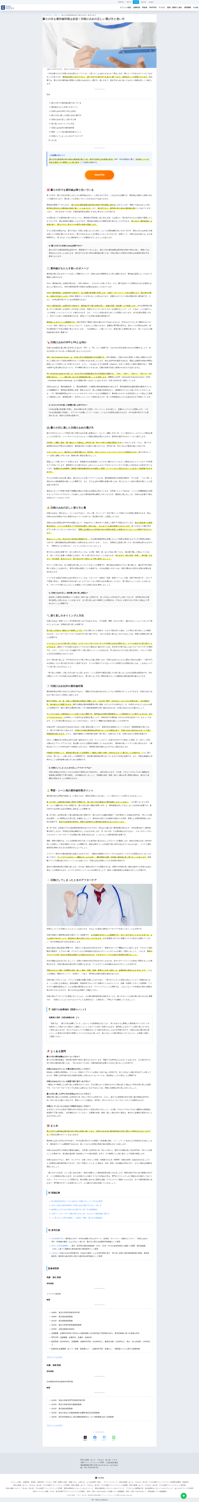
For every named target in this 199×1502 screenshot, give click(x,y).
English (151, 2)
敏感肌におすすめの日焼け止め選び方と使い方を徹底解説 (74, 1210)
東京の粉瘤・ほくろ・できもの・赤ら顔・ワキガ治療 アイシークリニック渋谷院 (41, 1485)
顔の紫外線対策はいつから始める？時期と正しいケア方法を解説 (76, 1201)
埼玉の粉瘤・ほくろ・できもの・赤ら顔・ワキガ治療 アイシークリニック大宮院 (34, 1488)
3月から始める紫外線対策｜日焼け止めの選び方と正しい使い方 (76, 1205)
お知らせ (82, 1482)
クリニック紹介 (125, 7)
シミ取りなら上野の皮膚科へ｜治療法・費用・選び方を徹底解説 (76, 1218)
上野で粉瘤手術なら (48, 15)
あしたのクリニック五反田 (184, 1488)
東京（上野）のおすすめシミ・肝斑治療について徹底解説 (146, 1491)
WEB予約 (153, 7)
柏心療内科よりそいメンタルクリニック (159, 1488)
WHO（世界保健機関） (60, 1246)
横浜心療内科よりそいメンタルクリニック (110, 1488)
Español (143, 2)
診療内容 (136, 7)
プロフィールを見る (54, 1357)
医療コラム (57, 15)
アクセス (162, 7)
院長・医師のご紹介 (174, 7)
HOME (100, 1478)
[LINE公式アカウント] (184, 1496)
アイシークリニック (111, 1482)
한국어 (129, 2)
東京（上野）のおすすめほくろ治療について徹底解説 (105, 1491)
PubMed (54, 1253)
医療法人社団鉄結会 (101, 1499)
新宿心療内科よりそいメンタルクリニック (78, 1488)
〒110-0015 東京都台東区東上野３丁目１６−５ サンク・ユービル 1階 (99, 1465)
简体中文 (121, 2)
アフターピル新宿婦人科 (134, 1488)
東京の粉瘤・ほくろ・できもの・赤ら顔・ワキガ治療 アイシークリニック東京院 (157, 1485)
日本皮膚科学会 (57, 1239)
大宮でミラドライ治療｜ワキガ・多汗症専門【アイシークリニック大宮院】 (59, 1491)
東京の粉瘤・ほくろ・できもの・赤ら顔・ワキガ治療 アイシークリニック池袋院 (99, 1485)
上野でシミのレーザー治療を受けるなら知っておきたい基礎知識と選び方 (80, 1214)
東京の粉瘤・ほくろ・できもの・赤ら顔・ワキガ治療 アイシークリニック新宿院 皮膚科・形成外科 (154, 1482)
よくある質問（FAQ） (94, 1482)
